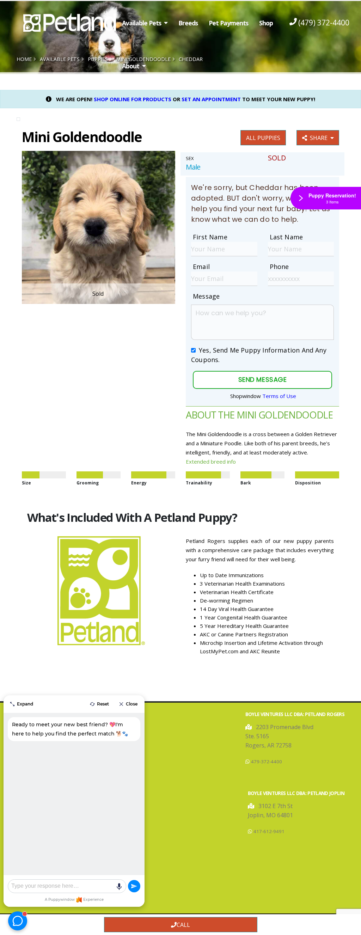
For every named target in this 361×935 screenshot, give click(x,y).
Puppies (98, 59)
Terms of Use (279, 395)
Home (24, 59)
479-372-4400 (266, 761)
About (130, 66)
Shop (266, 23)
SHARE (320, 138)
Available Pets (141, 23)
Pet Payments (228, 23)
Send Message (262, 379)
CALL (183, 925)
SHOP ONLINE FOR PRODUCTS (132, 99)
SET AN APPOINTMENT (211, 99)
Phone (279, 266)
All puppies (263, 138)
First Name (210, 237)
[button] (249, 727)
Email (201, 266)
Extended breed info (211, 461)
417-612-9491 (268, 831)
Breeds (188, 23)
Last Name (286, 237)
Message (206, 296)
